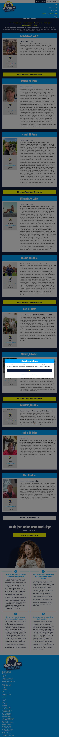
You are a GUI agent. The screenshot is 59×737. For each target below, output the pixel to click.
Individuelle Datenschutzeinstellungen (29, 375)
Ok (29, 371)
